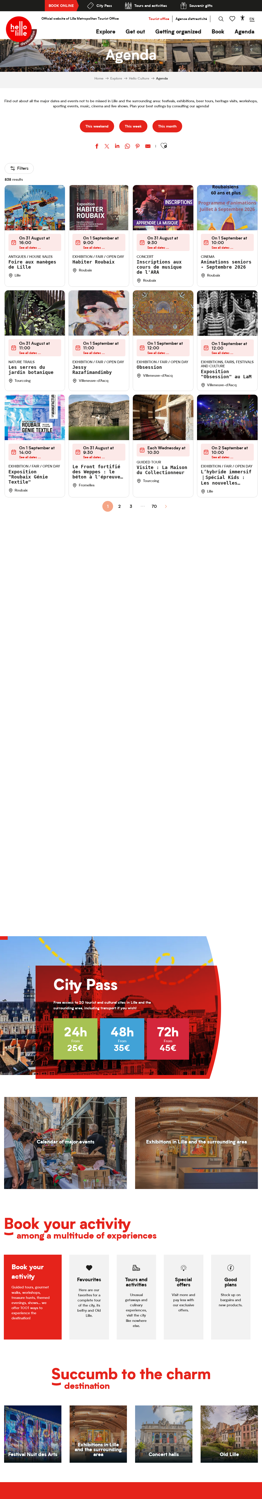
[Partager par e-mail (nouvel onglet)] (147, 147)
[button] (105, 31)
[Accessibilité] (242, 18)
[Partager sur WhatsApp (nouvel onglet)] (127, 147)
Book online (61, 5)
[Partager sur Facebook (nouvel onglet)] (96, 147)
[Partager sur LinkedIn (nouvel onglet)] (117, 147)
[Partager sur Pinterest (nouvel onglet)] (137, 147)
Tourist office (159, 19)
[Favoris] (233, 19)
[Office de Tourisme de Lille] (21, 31)
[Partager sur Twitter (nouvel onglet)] (107, 147)
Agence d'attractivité (191, 19)
